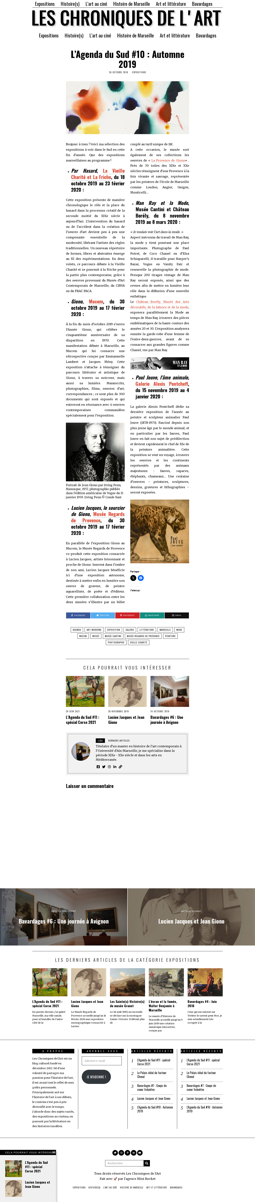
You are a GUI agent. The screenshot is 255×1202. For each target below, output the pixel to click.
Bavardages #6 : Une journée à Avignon (166, 719)
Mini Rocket (146, 1179)
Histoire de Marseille (131, 3)
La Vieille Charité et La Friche (98, 173)
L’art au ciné (96, 3)
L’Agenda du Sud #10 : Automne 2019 (155, 1109)
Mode (179, 629)
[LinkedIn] (133, 1153)
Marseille (165, 629)
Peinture (170, 636)
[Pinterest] (127, 1153)
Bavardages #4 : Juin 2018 (202, 1003)
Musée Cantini (113, 636)
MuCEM (83, 636)
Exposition (113, 629)
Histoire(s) (70, 3)
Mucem (96, 301)
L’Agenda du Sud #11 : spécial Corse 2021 (82, 719)
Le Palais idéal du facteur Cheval (152, 1075)
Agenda (77, 629)
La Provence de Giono (168, 160)
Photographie (116, 642)
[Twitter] (115, 1153)
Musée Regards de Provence (98, 517)
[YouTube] (140, 1153)
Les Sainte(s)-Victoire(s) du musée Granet (127, 1003)
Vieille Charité (138, 642)
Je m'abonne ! (96, 1076)
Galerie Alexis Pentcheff (162, 383)
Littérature (147, 629)
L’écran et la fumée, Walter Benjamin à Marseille (163, 1005)
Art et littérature (171, 3)
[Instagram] (121, 1153)
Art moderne (94, 629)
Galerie (130, 629)
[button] (147, 1163)
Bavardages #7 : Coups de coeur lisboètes (152, 1088)
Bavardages (202, 3)
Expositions (45, 3)
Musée (95, 636)
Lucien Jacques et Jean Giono (126, 719)
